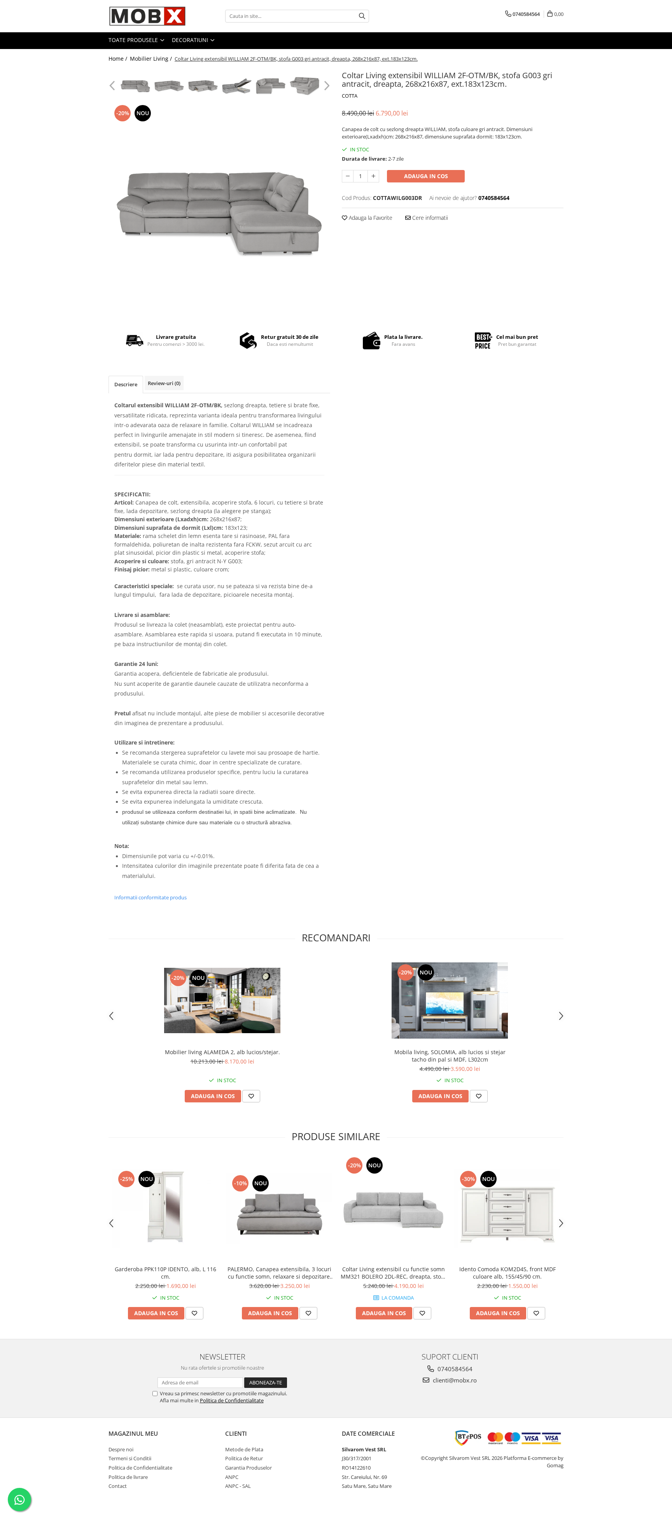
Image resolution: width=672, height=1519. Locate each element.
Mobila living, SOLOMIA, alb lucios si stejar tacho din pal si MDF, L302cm (450, 1055)
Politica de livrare (128, 1476)
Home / (118, 58)
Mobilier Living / (151, 58)
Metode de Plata (244, 1449)
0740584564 (454, 1369)
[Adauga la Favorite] (251, 1096)
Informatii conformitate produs (150, 897)
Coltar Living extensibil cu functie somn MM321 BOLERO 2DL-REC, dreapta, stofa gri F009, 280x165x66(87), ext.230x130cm (393, 1272)
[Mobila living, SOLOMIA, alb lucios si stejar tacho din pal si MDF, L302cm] (450, 1000)
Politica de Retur (244, 1458)
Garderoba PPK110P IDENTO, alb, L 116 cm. (165, 1272)
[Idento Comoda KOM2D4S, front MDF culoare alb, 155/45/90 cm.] (507, 1208)
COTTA (349, 95)
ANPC (231, 1476)
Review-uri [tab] (164, 383)
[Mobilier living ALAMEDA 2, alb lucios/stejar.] (222, 1001)
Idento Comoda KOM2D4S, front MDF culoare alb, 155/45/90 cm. (507, 1272)
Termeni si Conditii (129, 1458)
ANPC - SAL (238, 1485)
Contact (117, 1485)
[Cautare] (362, 16)
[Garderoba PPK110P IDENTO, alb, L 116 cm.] (165, 1208)
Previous (113, 86)
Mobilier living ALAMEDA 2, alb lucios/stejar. (222, 1052)
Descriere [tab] (125, 384)
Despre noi (120, 1449)
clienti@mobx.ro (454, 1380)
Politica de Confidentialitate (232, 1400)
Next (325, 86)
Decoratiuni (191, 40)
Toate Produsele (133, 40)
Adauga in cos (426, 176)
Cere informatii (429, 217)
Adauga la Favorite (369, 217)
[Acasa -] (147, 16)
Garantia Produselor (248, 1467)
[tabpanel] (219, 212)
